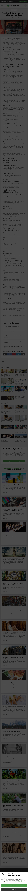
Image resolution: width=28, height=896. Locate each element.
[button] (26, 874)
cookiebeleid (19, 881)
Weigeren (14, 889)
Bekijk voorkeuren (14, 892)
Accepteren (14, 885)
